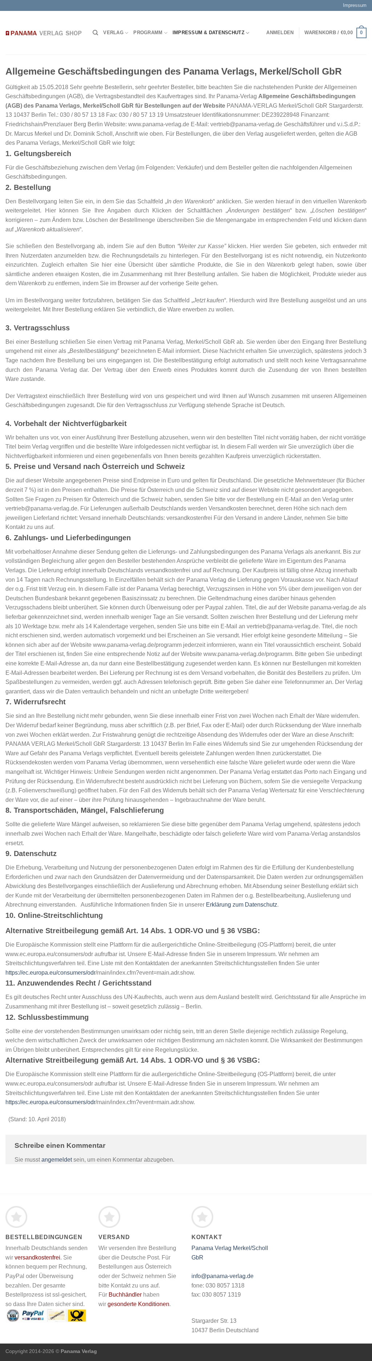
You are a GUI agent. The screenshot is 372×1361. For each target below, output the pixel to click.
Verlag (113, 32)
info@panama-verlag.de (222, 1276)
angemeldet (56, 1160)
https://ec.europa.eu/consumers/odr (50, 973)
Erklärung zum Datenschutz (241, 905)
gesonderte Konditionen (138, 1304)
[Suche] (95, 33)
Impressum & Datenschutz (208, 32)
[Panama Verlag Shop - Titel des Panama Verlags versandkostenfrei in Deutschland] (43, 33)
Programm (147, 32)
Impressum (355, 5)
